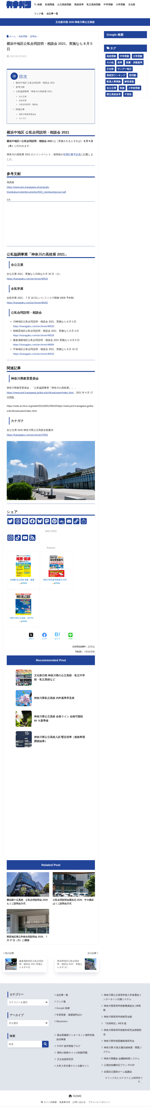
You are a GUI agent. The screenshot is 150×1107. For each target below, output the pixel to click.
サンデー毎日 (124, 69)
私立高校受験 (94, 4)
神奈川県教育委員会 (27, 114)
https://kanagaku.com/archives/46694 (33, 344)
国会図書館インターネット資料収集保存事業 (75, 1037)
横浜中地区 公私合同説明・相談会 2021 (35, 83)
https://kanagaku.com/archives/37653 (27, 435)
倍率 (119, 62)
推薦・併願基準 (134, 62)
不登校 (128, 94)
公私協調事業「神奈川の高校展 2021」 (35, 91)
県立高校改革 (114, 94)
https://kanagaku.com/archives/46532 (33, 354)
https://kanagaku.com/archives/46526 (33, 335)
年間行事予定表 (72, 154)
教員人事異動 (114, 81)
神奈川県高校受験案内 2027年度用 (56, 580)
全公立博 (111, 88)
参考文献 (20, 87)
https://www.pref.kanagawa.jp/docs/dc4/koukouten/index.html (40, 392)
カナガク (23, 118)
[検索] (45, 1044)
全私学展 (23, 100)
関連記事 (20, 109)
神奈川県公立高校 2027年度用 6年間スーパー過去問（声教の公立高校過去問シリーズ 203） (23, 618)
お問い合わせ (79, 1102)
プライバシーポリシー (99, 1102)
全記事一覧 (52, 13)
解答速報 (129, 81)
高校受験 (90, 651)
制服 (122, 88)
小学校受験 (134, 88)
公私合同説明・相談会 (28, 104)
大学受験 (120, 4)
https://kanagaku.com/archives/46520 (33, 326)
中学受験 (108, 4)
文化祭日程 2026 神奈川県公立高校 (75, 22)
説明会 (91, 646)
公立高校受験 (64, 4)
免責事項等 (64, 1102)
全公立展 (23, 96)
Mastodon (62, 1021)
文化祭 (131, 4)
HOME (77, 1096)
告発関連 (49, 4)
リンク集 (39, 13)
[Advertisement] (51, 223)
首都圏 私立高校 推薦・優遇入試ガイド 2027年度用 (23, 580)
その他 (110, 62)
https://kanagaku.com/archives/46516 (27, 278)
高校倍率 (79, 4)
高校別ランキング (116, 75)
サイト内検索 (50, 1102)
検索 (39, 4)
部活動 (132, 75)
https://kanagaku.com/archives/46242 (27, 302)
